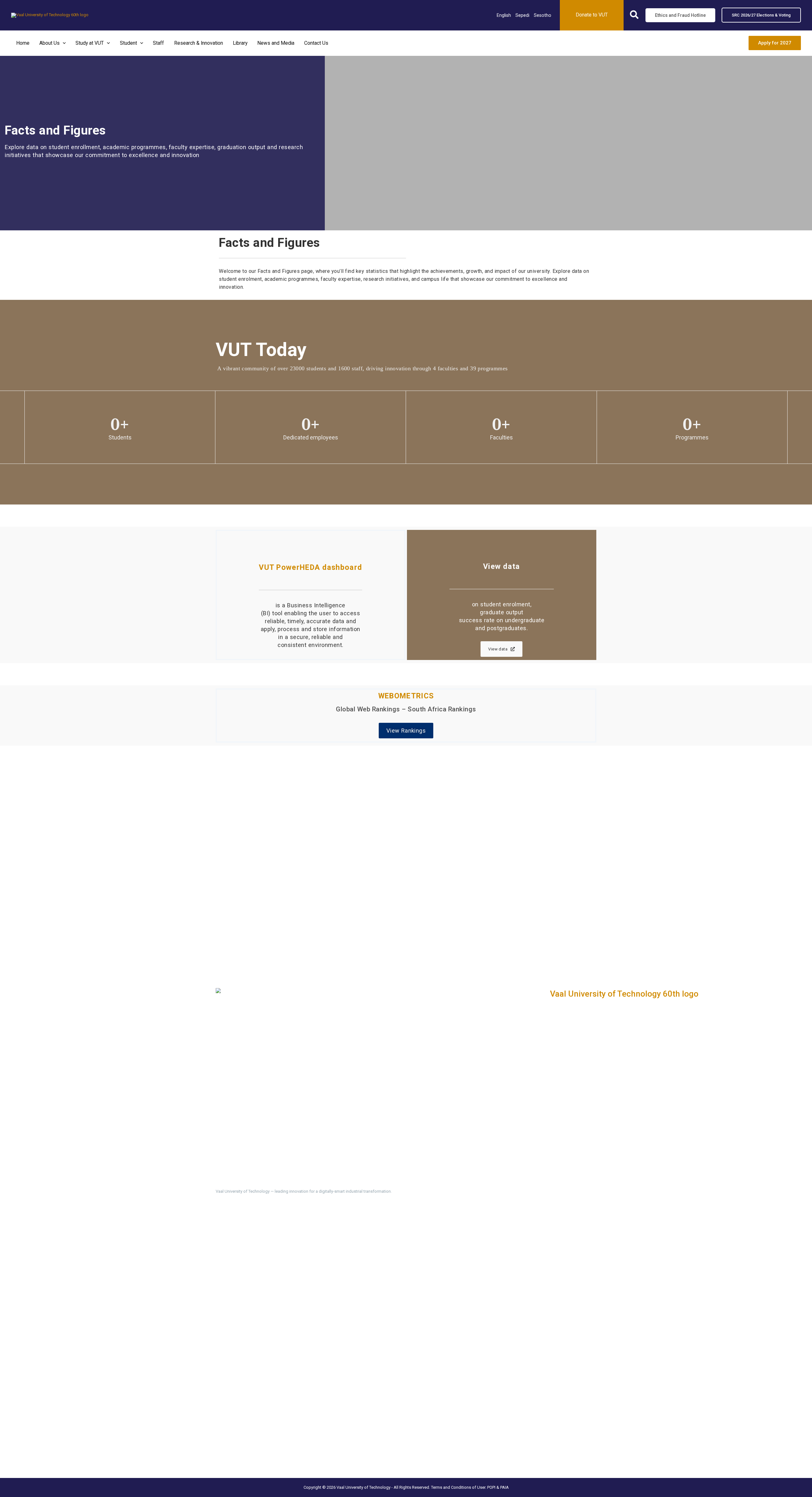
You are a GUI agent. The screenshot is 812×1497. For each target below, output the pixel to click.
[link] (504, 15)
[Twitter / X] (231, 1240)
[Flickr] (288, 1240)
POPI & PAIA (498, 1487)
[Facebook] (219, 1240)
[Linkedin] (242, 1240)
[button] (634, 16)
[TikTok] (265, 1240)
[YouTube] (276, 1240)
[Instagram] (254, 1240)
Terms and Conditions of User (458, 1487)
